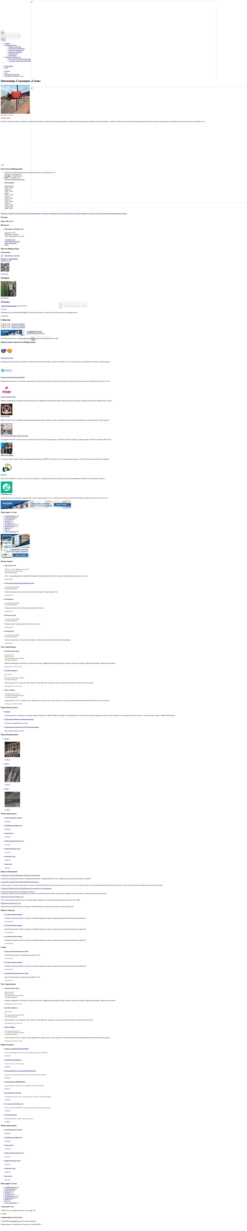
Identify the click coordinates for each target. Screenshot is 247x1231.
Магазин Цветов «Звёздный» (13, 1093)
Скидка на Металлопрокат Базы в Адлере (16, 951)
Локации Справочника (16, 50)
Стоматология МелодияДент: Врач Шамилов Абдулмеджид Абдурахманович (26, 888)
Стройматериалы (10, 516)
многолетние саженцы (9, 306)
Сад (2, 255)
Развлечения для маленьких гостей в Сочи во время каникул (22, 727)
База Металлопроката (11, 670)
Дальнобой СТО (9, 631)
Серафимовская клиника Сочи (13, 825)
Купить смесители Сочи (26, 338)
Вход (6, 68)
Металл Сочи (8, 864)
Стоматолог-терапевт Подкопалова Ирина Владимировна (20, 882)
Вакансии (37, 213)
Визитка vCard (20, 179)
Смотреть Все (4, 274)
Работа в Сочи (13, 54)
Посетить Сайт (9, 179)
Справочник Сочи (11, 45)
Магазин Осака (9, 599)
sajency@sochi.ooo (10, 243)
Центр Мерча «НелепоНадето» (13, 1060)
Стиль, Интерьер (10, 531)
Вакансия (7, 711)
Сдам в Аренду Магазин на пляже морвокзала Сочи (19, 583)
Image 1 (7, 789)
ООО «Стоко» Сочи (10, 565)
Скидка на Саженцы (18, 324)
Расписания (12, 55)
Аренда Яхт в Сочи (10, 856)
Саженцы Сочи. (6, 260)
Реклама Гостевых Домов (12, 651)
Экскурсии (8, 519)
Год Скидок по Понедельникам (13, 914)
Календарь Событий (15, 52)
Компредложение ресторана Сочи (14, 841)
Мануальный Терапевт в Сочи (11, 903)
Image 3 (7, 738)
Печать (70, 213)
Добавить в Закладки (88, 213)
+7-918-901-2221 (10, 240)
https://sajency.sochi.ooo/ (12, 241)
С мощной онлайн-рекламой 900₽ (19, 61)
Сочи (2, 32)
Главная (7, 43)
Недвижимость (10, 526)
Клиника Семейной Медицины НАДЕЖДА (17, 1048)
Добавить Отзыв (55, 213)
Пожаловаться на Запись (119, 213)
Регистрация (9, 66)
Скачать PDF (77, 213)
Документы (45, 213)
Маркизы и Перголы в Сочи (12, 848)
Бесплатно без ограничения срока (19, 59)
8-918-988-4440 (12, 1214)
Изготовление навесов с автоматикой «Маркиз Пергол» (20, 1071)
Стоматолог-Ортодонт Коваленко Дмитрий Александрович (20, 875)
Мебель (7, 528)
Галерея (23, 213)
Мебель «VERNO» (10, 690)
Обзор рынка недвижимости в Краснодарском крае (19, 719)
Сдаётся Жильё (10, 518)
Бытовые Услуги (10, 524)
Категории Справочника (16, 48)
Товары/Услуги (14, 213)
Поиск (33, 340)
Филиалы (4, 213)
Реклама (7, 521)
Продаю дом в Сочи (10, 615)
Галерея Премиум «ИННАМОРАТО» (15, 1081)
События (29, 213)
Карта (6, 245)
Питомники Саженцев (12, 255)
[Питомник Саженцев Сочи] (8, 296)
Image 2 (7, 763)
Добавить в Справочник (13, 57)
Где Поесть (8, 523)
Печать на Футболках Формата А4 (12, 897)
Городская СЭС (9, 833)
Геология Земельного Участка (13, 817)
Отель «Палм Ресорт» (11, 1114)
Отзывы (64, 213)
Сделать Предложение (103, 213)
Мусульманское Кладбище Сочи (14, 1104)
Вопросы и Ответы (14, 47)
